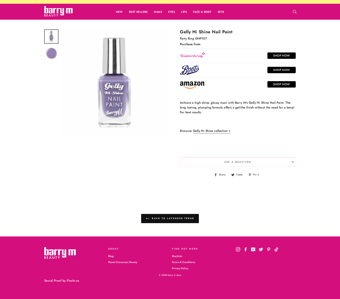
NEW (119, 12)
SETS (221, 12)
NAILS (158, 12)
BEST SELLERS (138, 12)
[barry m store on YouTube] (253, 249)
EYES (171, 12)
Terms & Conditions (183, 262)
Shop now (281, 56)
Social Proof (52, 280)
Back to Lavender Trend (172, 218)
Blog (111, 256)
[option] (114, 82)
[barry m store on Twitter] (261, 249)
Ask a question (237, 162)
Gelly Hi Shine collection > (212, 131)
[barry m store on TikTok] (276, 249)
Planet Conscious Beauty (122, 262)
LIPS (184, 12)
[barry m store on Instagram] (238, 249)
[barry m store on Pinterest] (269, 249)
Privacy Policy (180, 268)
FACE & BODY (202, 12)
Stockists (177, 256)
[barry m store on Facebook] (245, 249)
